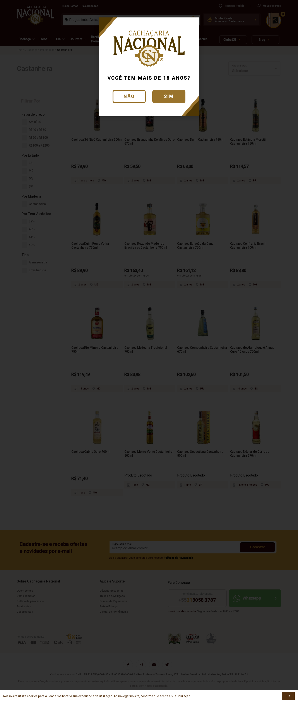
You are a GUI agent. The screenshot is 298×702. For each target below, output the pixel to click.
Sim (169, 96)
